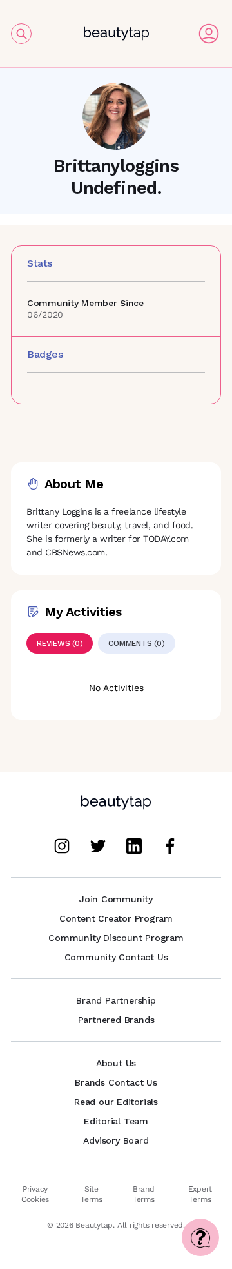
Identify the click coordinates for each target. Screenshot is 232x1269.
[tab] (59, 643)
